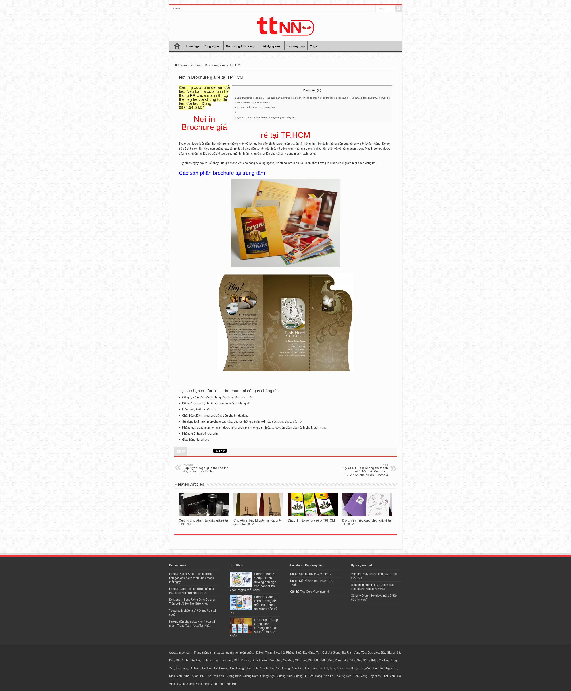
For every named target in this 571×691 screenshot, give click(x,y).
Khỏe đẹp (192, 46)
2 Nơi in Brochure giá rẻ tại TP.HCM (253, 102)
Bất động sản (271, 46)
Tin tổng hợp (296, 46)
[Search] (398, 8)
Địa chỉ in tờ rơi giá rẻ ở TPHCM (311, 520)
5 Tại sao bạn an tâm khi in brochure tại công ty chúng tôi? (265, 117)
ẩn (319, 90)
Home (177, 45)
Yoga (313, 46)
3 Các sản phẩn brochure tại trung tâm (255, 107)
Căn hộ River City (310, 573)
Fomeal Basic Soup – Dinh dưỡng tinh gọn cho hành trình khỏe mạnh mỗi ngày (191, 578)
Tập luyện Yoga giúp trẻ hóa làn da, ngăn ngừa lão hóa (205, 468)
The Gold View (309, 591)
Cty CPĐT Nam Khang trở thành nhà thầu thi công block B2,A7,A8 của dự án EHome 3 (365, 470)
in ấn (191, 65)
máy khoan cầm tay (376, 573)
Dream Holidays (372, 595)
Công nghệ (211, 46)
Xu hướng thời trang (240, 46)
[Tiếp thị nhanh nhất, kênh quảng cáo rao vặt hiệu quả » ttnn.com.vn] (285, 25)
